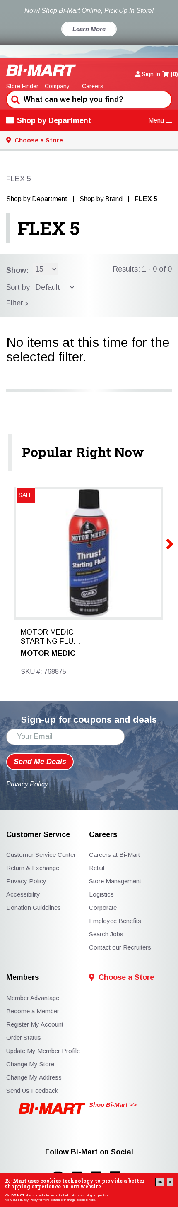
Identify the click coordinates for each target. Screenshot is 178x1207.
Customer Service (38, 835)
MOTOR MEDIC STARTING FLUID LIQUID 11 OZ (51, 637)
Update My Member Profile (43, 1050)
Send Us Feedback (32, 1090)
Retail (96, 867)
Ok (159, 1182)
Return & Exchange (32, 867)
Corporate (103, 907)
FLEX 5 (48, 228)
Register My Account (34, 1024)
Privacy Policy (28, 1200)
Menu (156, 120)
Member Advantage (32, 997)
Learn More (89, 28)
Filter (15, 303)
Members (22, 977)
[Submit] (14, 99)
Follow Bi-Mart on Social (89, 1152)
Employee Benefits (115, 920)
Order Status (23, 1037)
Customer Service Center (41, 854)
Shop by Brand (101, 198)
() (174, 74)
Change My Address (34, 1077)
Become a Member (32, 1011)
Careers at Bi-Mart (114, 854)
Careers (92, 86)
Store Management (115, 881)
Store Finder (22, 86)
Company (57, 86)
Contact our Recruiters (120, 947)
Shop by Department (54, 120)
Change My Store (30, 1064)
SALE (26, 495)
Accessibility (23, 894)
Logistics (101, 894)
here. (92, 1200)
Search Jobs (106, 934)
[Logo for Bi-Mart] (41, 70)
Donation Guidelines (33, 907)
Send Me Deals (40, 761)
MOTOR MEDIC (48, 653)
